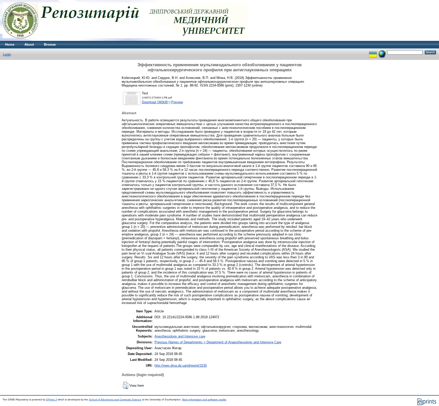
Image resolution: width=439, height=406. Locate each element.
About (29, 44)
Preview (177, 102)
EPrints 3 (51, 399)
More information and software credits (204, 399)
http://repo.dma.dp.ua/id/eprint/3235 (180, 365)
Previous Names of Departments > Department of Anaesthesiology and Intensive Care (217, 342)
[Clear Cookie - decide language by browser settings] (382, 52)
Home (9, 44)
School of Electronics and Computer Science (115, 399)
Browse (50, 44)
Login (7, 54)
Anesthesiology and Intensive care (179, 336)
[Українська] (373, 52)
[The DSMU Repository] (125, 40)
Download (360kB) (155, 102)
